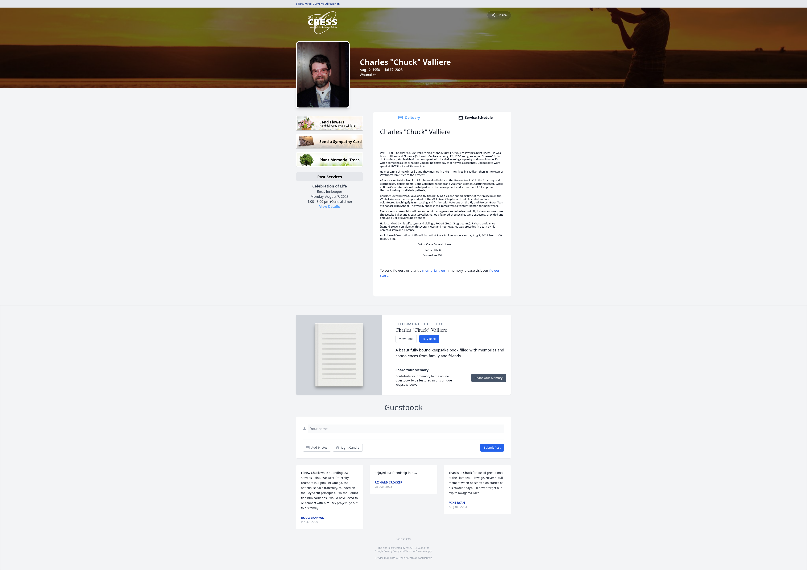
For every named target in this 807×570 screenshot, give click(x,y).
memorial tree (433, 270)
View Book (406, 339)
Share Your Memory (488, 378)
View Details (329, 206)
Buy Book (429, 339)
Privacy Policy (392, 551)
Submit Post (492, 447)
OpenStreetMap (408, 558)
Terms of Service (415, 551)
